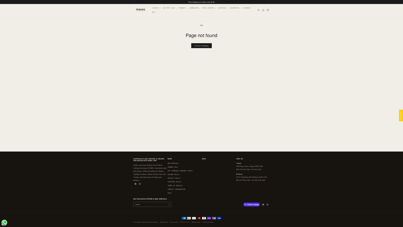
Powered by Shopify (152, 222)
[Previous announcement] (134, 2)
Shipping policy (196, 222)
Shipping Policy (175, 182)
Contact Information (176, 189)
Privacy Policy (174, 178)
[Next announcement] (269, 2)
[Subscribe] (168, 204)
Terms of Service (175, 185)
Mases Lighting (142, 222)
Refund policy (164, 222)
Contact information (208, 222)
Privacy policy (174, 222)
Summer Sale (173, 167)
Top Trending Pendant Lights (180, 171)
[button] (156, 8)
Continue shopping (201, 46)
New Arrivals (173, 163)
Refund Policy (174, 174)
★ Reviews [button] (401, 115)
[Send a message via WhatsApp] (4, 222)
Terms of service (185, 222)
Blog (169, 193)
